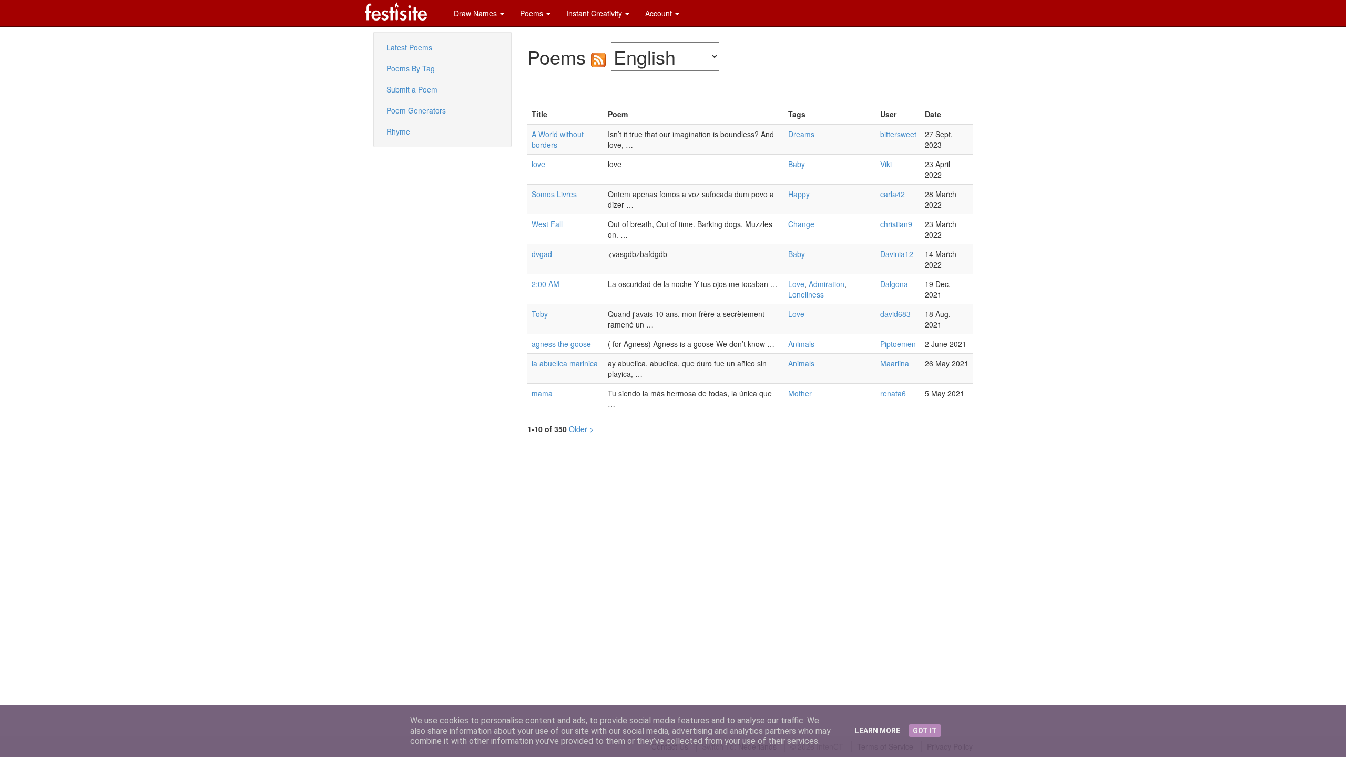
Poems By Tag (410, 68)
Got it (925, 731)
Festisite (396, 11)
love (538, 164)
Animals (801, 344)
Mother (800, 393)
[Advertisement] (404, 221)
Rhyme (398, 131)
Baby (796, 164)
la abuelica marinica (565, 363)
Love (796, 284)
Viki (886, 164)
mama (542, 393)
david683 (895, 314)
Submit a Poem (411, 89)
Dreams (801, 134)
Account (659, 13)
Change (801, 224)
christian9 (896, 224)
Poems (532, 13)
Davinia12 (896, 254)
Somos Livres (554, 194)
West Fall (547, 224)
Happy (799, 194)
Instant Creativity (595, 13)
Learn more (877, 731)
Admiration (826, 284)
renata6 (893, 393)
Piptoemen (898, 344)
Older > (581, 429)
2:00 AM (545, 284)
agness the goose (561, 344)
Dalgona (894, 284)
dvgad (542, 254)
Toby (540, 314)
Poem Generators (416, 110)
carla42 (892, 194)
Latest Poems (409, 47)
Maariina (894, 363)
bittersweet (898, 134)
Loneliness (806, 294)
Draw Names (476, 13)
